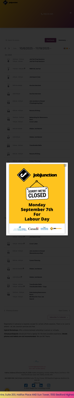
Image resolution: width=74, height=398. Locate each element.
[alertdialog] (37, 394)
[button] (65, 165)
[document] (37, 199)
